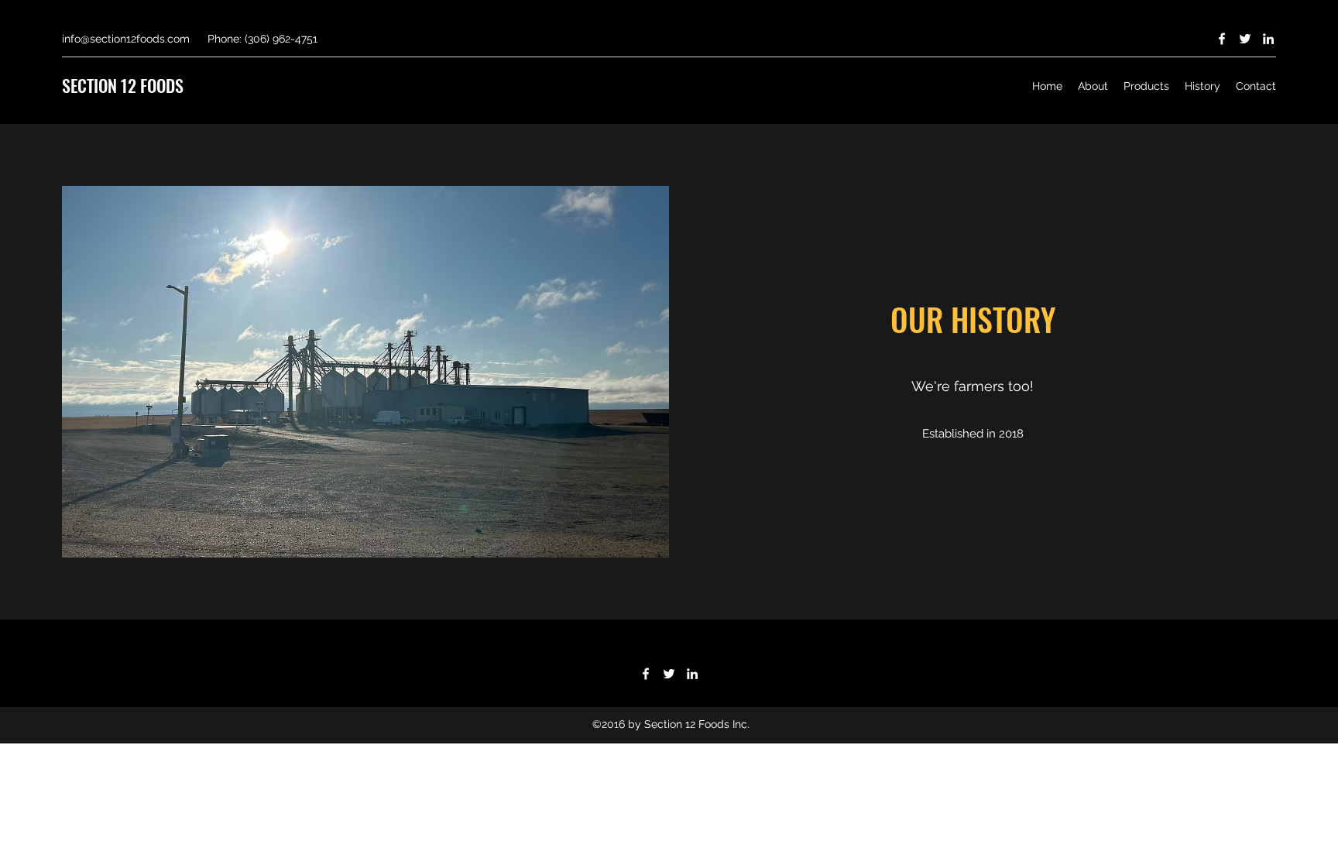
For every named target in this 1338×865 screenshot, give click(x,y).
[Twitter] (1245, 38)
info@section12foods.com (126, 39)
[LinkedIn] (1268, 38)
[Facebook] (1222, 38)
